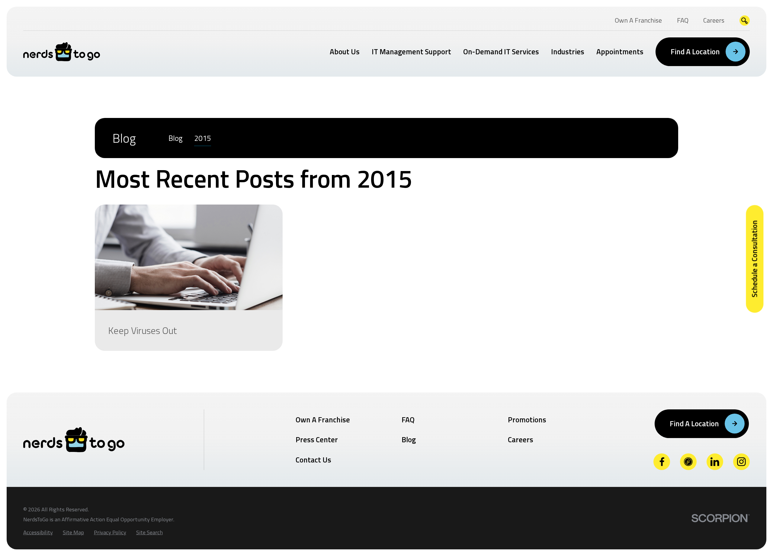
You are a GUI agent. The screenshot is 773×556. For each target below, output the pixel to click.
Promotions (527, 419)
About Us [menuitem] (345, 51)
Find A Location (695, 51)
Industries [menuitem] (567, 51)
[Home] (61, 51)
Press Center (317, 439)
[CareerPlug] (688, 461)
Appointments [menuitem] (619, 51)
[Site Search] (744, 20)
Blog (409, 439)
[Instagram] (741, 461)
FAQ (408, 419)
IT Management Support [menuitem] (411, 51)
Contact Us (313, 459)
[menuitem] (175, 138)
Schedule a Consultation (754, 258)
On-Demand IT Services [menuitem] (501, 51)
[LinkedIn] (715, 461)
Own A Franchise (323, 419)
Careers (520, 439)
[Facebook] (661, 461)
